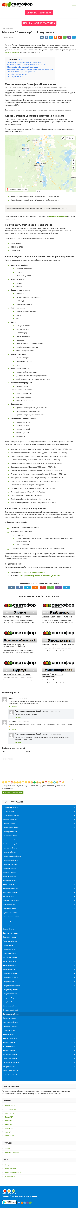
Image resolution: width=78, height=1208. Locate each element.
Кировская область (9, 872)
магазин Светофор (12, 52)
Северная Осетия (9, 1030)
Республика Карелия (10, 994)
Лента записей (10, 1169)
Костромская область (10, 892)
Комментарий (7, 759)
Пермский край (8, 945)
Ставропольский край (10, 1010)
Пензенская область (10, 941)
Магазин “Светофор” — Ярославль (58, 644)
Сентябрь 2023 (10, 1109)
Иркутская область (9, 852)
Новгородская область (10, 925)
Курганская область (10, 880)
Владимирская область (11, 840)
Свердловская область (11, 1014)
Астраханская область (10, 807)
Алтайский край (8, 811)
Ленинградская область (11, 900)
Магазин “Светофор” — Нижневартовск (52, 675)
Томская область (9, 1034)
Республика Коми (9, 969)
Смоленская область (10, 1026)
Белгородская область (10, 819)
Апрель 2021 (9, 1128)
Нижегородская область (11, 921)
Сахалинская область (10, 1006)
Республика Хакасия (10, 981)
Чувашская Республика (11, 1062)
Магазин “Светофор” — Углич (16, 617)
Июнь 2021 (9, 1121)
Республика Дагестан (10, 990)
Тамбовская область (10, 1038)
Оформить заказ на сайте (39, 13)
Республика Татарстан (10, 977)
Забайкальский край (10, 844)
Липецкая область (9, 904)
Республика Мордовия (10, 998)
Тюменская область (9, 1046)
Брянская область (9, 823)
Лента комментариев (13, 1172)
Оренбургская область (10, 933)
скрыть (21, 59)
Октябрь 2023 (10, 1106)
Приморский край (9, 949)
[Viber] (27, 1203)
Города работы (8, 1196)
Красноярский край (9, 876)
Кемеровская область (10, 860)
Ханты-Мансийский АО (10, 1071)
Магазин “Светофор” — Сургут (17, 674)
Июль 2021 (9, 1117)
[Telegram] (24, 1203)
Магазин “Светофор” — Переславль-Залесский (14, 645)
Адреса (10, 37)
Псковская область (9, 953)
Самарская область (9, 1018)
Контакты (19, 1196)
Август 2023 (9, 1113)
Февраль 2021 (10, 1136)
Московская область (10, 909)
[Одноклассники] (22, 1203)
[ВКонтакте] (19, 1203)
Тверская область (9, 1050)
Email (28, 752)
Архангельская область (11, 815)
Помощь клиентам (12, 1152)
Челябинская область (10, 1058)
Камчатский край (9, 884)
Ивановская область (10, 848)
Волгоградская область (11, 828)
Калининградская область (12, 856)
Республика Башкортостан (12, 986)
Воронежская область (10, 836)
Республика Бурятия (10, 965)
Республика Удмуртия (10, 1002)
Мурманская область (10, 913)
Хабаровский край (9, 1067)
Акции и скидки (30, 1196)
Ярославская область (10, 1079)
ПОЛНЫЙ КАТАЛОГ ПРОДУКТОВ (39, 23)
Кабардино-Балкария (10, 888)
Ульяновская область (10, 1054)
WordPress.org (10, 1176)
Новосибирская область (11, 917)
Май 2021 (8, 1124)
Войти (7, 1165)
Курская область (8, 896)
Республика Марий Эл (10, 973)
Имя (3, 752)
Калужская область (9, 868)
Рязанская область (9, 961)
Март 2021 (8, 1132)
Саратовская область (10, 1022)
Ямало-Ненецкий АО (10, 1075)
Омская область (8, 929)
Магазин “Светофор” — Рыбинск (57, 617)
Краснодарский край (10, 864)
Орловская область (9, 937)
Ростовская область (10, 957)
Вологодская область (10, 832)
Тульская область (9, 1042)
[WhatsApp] (30, 1203)
